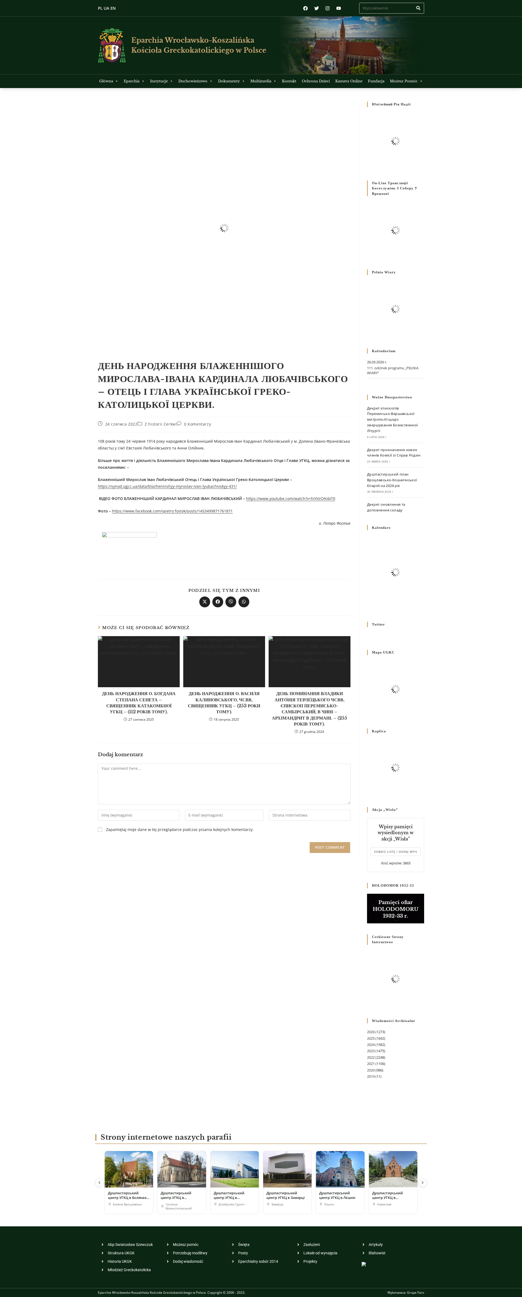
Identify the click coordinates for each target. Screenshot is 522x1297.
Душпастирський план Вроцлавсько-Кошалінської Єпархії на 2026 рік (392, 480)
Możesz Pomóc (404, 81)
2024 (371, 1044)
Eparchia (131, 81)
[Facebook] (305, 8)
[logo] (112, 45)
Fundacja (376, 81)
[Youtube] (338, 8)
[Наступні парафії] (422, 1182)
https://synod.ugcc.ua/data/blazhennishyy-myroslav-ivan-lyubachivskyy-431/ (167, 486)
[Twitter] (316, 8)
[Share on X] (204, 601)
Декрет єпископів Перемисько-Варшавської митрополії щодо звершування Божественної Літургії (392, 419)
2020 (371, 1070)
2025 (371, 1038)
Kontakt (289, 81)
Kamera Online (348, 81)
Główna (106, 81)
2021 (371, 1063)
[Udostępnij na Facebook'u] (217, 601)
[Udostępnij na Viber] (230, 601)
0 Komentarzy (197, 424)
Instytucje (159, 81)
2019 (371, 1076)
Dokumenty (229, 81)
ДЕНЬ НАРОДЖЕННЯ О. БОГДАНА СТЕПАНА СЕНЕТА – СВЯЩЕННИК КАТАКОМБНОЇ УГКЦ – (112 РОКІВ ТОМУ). (139, 702)
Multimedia (260, 81)
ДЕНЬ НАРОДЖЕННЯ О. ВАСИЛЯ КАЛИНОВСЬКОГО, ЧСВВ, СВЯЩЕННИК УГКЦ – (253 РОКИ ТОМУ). (224, 702)
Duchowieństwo (192, 81)
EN (113, 8)
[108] (129, 548)
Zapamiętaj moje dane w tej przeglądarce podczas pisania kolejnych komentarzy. (180, 829)
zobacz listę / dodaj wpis (395, 852)
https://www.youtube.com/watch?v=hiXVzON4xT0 (290, 498)
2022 (371, 1057)
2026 (371, 1031)
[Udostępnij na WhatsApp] (243, 601)
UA (106, 8)
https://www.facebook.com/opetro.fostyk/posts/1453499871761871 (172, 511)
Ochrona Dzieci (316, 81)
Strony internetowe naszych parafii (166, 1137)
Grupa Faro (415, 1292)
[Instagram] (327, 8)
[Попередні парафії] (99, 1182)
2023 (371, 1050)
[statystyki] (364, 1263)
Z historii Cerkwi (161, 424)
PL (100, 8)
